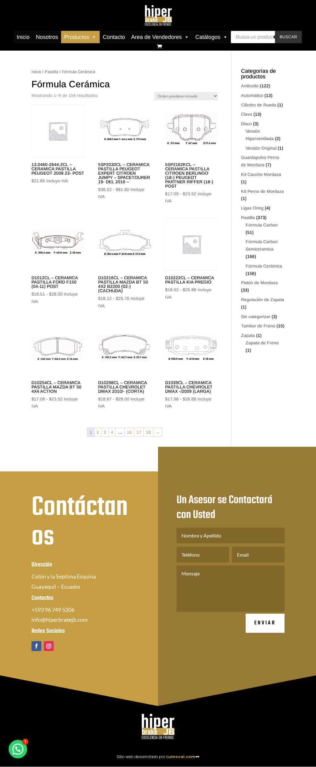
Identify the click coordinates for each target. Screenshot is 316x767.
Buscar (288, 37)
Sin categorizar (255, 316)
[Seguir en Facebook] (36, 646)
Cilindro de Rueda (258, 104)
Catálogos (207, 37)
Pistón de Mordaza (259, 282)
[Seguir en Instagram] (49, 646)
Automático (252, 95)
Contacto (114, 37)
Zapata (248, 335)
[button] (18, 749)
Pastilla (51, 71)
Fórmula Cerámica (264, 265)
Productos (76, 37)
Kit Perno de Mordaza (262, 191)
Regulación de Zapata (262, 299)
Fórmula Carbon (262, 224)
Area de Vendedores (156, 37)
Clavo (246, 114)
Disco (246, 123)
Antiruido (250, 85)
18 (148, 432)
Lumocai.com (180, 756)
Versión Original (261, 148)
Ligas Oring (252, 207)
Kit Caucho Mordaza (261, 174)
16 (129, 432)
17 (138, 432)
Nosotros (47, 37)
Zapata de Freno (262, 342)
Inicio (23, 37)
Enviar (265, 623)
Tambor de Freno (258, 325)
